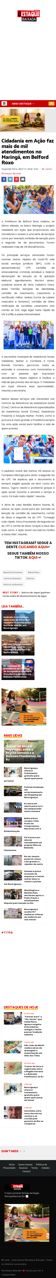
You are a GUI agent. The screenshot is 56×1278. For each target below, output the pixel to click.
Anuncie (23, 1168)
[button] (4, 103)
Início (12, 1165)
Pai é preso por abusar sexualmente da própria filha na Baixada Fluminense (23, 844)
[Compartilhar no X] (10, 179)
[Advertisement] (28, 70)
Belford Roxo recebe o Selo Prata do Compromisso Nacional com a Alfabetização (22, 825)
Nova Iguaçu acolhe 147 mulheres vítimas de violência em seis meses (33, 914)
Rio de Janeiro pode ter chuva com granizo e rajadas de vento (33, 860)
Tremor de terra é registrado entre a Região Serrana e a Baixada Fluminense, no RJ (23, 753)
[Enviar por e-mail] (22, 179)
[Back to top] (49, 1270)
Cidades (45, 1168)
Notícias (30, 578)
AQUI (33, 557)
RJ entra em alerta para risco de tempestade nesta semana (33, 807)
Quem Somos (25, 1165)
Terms (34, 1168)
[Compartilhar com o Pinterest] (16, 179)
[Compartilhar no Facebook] (3, 179)
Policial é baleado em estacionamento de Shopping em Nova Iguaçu (34, 792)
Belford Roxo (33, 572)
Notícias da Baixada (13, 584)
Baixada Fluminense (13, 572)
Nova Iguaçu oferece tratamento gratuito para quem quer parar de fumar (23, 774)
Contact (26, 1171)
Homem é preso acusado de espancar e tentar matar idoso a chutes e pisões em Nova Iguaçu (24, 877)
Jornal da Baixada (12, 578)
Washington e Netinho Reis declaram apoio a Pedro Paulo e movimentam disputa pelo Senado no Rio (24, 896)
